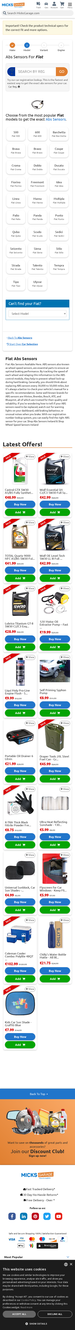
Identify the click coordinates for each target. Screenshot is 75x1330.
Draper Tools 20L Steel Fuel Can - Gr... (54, 758)
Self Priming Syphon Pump (53, 691)
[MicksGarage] (13, 5)
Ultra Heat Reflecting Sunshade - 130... (53, 823)
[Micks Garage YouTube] (61, 1218)
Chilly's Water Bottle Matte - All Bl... (53, 956)
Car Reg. (13, 86)
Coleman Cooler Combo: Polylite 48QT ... (19, 956)
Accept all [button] (19, 1314)
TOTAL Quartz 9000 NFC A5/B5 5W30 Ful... (20, 557)
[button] (37, 1323)
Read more (27, 1307)
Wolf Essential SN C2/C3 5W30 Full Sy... (54, 491)
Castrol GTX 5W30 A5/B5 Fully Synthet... (19, 491)
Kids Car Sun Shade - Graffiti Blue (18, 1024)
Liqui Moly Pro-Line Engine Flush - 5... (17, 692)
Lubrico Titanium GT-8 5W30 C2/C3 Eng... (19, 625)
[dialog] (37, 1295)
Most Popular (13, 1257)
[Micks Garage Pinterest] (37, 1218)
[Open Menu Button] (70, 3)
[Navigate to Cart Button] (62, 3)
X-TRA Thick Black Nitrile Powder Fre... (18, 824)
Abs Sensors (56, 119)
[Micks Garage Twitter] (49, 1218)
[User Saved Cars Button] (46, 3)
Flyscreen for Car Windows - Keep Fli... (53, 889)
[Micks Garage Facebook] (14, 1218)
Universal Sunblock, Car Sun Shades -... (20, 889)
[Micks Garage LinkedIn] (26, 1218)
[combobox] (66, 1264)
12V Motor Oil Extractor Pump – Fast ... (54, 624)
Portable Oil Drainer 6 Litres (19, 757)
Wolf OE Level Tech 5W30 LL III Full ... (52, 557)
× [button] (71, 1264)
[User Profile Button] (54, 3)
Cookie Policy (28, 1300)
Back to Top (37, 1094)
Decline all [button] (55, 1314)
